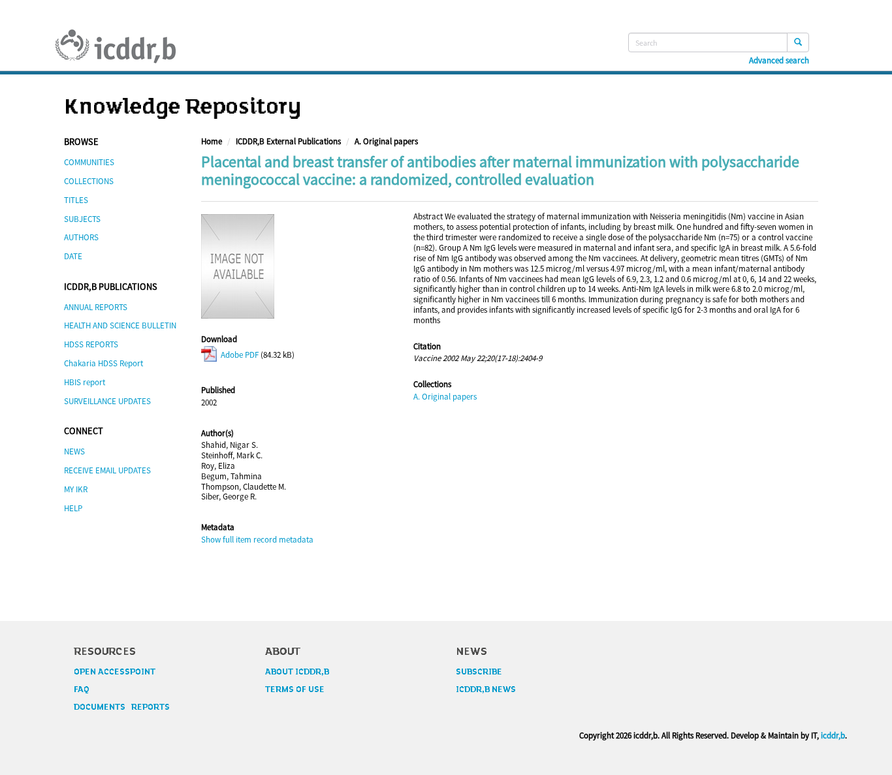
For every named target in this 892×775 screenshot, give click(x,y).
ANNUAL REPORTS (95, 307)
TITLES (76, 200)
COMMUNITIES (89, 162)
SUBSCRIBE (479, 672)
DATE (73, 256)
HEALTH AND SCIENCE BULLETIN (120, 325)
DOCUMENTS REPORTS (122, 707)
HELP (73, 508)
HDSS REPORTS (91, 344)
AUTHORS (81, 237)
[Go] (798, 42)
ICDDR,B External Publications (288, 141)
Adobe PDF (239, 354)
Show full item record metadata (257, 539)
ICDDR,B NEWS (486, 689)
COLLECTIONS (89, 181)
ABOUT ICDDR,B (297, 672)
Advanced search (779, 60)
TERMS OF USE (295, 689)
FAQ (81, 689)
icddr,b (833, 735)
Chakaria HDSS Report (103, 363)
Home (211, 141)
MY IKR (76, 489)
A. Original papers (386, 141)
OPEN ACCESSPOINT (114, 672)
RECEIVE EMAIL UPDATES (107, 470)
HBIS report (84, 382)
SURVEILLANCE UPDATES (107, 401)
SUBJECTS (82, 219)
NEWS (74, 451)
